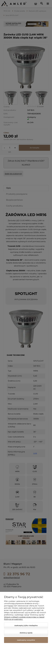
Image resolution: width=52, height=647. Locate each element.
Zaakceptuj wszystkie (26, 640)
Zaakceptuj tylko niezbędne (26, 625)
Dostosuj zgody (26, 633)
